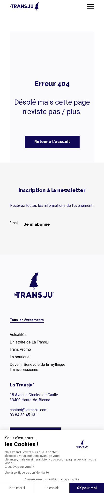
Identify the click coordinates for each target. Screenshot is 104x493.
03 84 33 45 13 (22, 415)
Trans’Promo (20, 349)
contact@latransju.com (28, 410)
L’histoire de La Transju (29, 342)
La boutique (20, 357)
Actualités (18, 334)
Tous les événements (27, 320)
